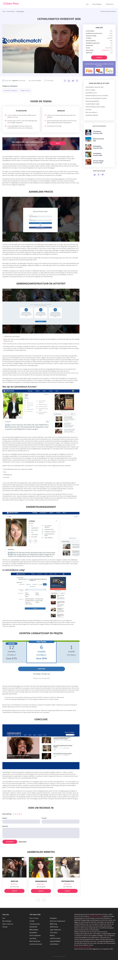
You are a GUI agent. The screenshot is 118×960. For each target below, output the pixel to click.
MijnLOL (52, 935)
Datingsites (53, 918)
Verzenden (9, 842)
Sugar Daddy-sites (55, 930)
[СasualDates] (88, 132)
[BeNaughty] (99, 71)
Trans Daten (53, 932)
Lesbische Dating (55, 938)
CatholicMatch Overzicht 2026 (94, 87)
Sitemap (4, 927)
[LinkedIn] (68, 80)
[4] (19, 814)
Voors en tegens (90, 90)
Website (99, 57)
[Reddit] (94, 174)
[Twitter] (72, 80)
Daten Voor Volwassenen (57, 921)
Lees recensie (14, 887)
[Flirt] (89, 71)
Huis (87, 4)
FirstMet (32, 921)
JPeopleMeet (33, 932)
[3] (17, 814)
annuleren (22, 842)
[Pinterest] (77, 80)
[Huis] (10, 3)
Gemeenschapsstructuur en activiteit (96, 95)
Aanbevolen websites (91, 115)
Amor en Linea (34, 918)
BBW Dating (53, 924)
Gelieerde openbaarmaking (82, 947)
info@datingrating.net (95, 916)
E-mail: (44, 818)
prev (38, 900)
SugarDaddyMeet (55, 941)
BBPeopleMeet (34, 930)
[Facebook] (64, 80)
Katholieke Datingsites (10, 90)
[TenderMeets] (88, 154)
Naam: (4, 818)
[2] (15, 814)
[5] (21, 814)
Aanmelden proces (91, 93)
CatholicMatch (54, 944)
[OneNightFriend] (109, 71)
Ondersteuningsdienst (92, 101)
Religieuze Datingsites (9, 86)
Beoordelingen (97, 4)
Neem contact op (7, 924)
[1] (13, 814)
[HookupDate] (88, 147)
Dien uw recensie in (91, 112)
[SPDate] (88, 140)
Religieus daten (25, 90)
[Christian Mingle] (88, 162)
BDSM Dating (54, 927)
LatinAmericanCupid (36, 944)
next (44, 900)
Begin (58, 143)
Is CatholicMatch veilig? (92, 104)
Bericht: (5, 826)
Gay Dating (33, 938)
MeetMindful (33, 927)
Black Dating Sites (35, 941)
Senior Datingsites (35, 935)
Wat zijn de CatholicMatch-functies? (96, 98)
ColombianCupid (35, 924)
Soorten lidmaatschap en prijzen (95, 107)
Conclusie (88, 109)
